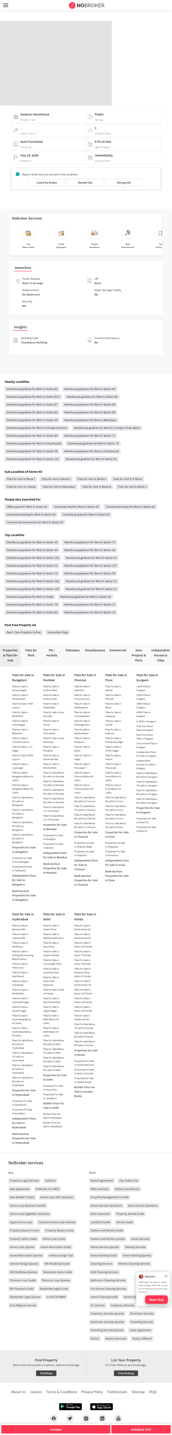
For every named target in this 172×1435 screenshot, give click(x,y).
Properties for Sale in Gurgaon (148, 810)
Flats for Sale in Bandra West (51, 765)
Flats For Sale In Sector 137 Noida (83, 944)
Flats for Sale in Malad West (51, 705)
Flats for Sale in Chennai (85, 677)
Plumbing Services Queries (107, 1330)
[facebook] (54, 1418)
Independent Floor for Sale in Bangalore (24, 880)
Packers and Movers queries (108, 1239)
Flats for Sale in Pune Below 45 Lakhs (113, 776)
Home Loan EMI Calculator (57, 1197)
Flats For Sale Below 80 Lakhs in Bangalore (22, 826)
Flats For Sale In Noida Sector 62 (82, 927)
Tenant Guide (124, 1222)
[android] (70, 1406)
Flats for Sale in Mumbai (54, 677)
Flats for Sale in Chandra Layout (20, 740)
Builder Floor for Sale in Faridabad (52, 1115)
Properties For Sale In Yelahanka (22, 868)
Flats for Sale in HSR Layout (22, 705)
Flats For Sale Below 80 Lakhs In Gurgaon (147, 792)
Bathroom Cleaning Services (108, 1280)
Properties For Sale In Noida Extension (84, 1062)
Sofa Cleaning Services (104, 1272)
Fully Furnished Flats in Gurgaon (145, 728)
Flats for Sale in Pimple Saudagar (114, 740)
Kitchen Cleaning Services (134, 1263)
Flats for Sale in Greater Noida (82, 1017)
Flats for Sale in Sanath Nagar (20, 1008)
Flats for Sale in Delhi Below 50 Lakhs (51, 1031)
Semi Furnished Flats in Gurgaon (145, 736)
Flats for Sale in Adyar (82, 748)
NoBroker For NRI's (47, 1189)
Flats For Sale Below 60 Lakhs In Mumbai (53, 774)
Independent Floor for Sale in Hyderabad (24, 1123)
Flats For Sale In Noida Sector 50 (82, 936)
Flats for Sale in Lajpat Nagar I (51, 1008)
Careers (36, 1391)
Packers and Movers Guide (107, 1230)
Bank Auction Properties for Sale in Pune (117, 875)
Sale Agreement (20, 1189)
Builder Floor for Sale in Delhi (53, 1105)
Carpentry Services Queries (107, 1313)
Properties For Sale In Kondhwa (115, 853)
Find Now (46, 1373)
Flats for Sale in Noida (85, 916)
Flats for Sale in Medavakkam (82, 731)
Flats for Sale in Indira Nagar (20, 722)
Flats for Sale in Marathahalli (20, 696)
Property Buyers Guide (59, 1230)
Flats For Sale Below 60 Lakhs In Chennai (84, 799)
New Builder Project (22, 1197)
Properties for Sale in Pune (117, 834)
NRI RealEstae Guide (57, 1263)
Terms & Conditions (61, 1391)
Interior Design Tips (61, 1255)
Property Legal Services (24, 1180)
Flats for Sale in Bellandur (20, 731)
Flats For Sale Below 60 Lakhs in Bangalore (22, 801)
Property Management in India (110, 1197)
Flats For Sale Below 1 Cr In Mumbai (53, 809)
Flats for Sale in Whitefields (20, 991)
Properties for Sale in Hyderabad (24, 1092)
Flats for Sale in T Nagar (83, 757)
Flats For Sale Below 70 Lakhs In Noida (84, 1026)
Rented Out (85, 182)
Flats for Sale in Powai (51, 722)
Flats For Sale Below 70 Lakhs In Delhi (53, 1050)
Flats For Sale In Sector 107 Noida (83, 991)
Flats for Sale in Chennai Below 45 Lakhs (83, 776)
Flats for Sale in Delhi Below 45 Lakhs (51, 1019)
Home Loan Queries (22, 1247)
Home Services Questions (106, 1205)
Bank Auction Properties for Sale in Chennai (86, 880)
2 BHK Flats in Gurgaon (143, 696)
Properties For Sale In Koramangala (22, 859)
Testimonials (117, 1391)
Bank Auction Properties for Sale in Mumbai (55, 868)
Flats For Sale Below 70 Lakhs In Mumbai (53, 783)
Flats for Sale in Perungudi (82, 765)
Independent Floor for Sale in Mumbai (55, 855)
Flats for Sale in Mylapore (82, 740)
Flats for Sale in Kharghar (51, 748)
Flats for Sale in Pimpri (113, 757)
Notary (95, 1338)
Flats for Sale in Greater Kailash (51, 953)
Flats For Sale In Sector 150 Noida (83, 1008)
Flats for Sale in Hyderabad (23, 916)
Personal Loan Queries (56, 1280)
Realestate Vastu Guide (57, 1272)
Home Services (140, 1239)
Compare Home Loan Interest (57, 1222)
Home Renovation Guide (55, 1247)
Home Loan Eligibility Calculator (30, 1214)
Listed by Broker (46, 182)
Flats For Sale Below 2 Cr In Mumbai (53, 817)
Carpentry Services (122, 1305)
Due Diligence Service (23, 1305)
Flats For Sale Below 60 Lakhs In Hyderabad (22, 1044)
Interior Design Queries (24, 1263)
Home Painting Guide (104, 1255)
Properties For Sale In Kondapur (22, 1111)
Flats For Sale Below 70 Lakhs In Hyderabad (22, 1056)
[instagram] (86, 1418)
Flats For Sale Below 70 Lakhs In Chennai (84, 807)
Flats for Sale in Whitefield (20, 714)
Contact (55, 1429)
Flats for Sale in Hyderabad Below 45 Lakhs (21, 1019)
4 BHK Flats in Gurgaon (143, 714)
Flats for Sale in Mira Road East (53, 740)
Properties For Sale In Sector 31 (146, 820)
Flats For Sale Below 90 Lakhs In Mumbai (53, 800)
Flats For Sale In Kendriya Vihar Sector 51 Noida (82, 972)
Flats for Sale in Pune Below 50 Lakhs (113, 788)
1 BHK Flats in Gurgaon (143, 688)
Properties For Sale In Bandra (53, 845)
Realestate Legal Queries (25, 1297)
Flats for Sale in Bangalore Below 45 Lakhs (22, 776)
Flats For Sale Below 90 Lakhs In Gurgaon (147, 800)
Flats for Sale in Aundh (113, 722)
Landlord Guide (100, 1222)
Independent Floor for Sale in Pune (117, 863)
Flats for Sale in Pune (116, 677)
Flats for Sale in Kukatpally (20, 982)
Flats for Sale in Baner (113, 705)
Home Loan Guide (54, 1239)
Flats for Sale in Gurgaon (147, 677)
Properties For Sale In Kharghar (53, 837)
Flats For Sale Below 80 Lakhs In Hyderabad (22, 1069)
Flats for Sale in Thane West (51, 731)
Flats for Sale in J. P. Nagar (22, 748)
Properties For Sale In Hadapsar (115, 844)
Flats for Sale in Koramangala (20, 688)
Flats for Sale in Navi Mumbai (53, 714)
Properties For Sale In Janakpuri (53, 1096)
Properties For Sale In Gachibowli (22, 1102)
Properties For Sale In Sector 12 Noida (84, 1071)
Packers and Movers (127, 1189)
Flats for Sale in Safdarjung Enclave (53, 936)
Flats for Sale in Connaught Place (52, 961)
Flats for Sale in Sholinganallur (82, 722)
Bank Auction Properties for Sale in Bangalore (24, 895)
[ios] (101, 1406)
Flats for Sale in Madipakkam (82, 705)
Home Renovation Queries (26, 1255)
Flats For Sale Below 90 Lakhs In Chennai (84, 825)
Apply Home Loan (21, 1222)
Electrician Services (142, 1313)
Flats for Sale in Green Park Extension (51, 981)
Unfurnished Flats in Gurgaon (147, 745)
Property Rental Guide (130, 1214)
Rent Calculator (100, 1214)
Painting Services (135, 1247)
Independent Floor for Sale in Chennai (86, 865)
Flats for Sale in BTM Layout (22, 757)
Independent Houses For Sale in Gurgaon (146, 764)
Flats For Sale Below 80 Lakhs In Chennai (84, 816)
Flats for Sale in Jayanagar (20, 765)
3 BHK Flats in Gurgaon (143, 705)
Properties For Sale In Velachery (84, 853)
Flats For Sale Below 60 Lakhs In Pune (115, 799)
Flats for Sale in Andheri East (51, 696)
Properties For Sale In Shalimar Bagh (84, 844)
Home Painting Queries (137, 1255)
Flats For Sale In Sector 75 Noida (82, 953)
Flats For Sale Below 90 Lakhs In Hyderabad (22, 1081)
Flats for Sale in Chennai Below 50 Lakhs (83, 788)
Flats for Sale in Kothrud (113, 731)
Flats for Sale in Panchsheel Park (51, 1000)
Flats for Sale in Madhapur (20, 944)
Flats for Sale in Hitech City (20, 965)
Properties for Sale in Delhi (55, 1077)
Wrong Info (124, 182)
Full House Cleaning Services (108, 1289)
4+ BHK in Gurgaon (146, 721)
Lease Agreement (140, 1330)
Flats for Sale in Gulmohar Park (51, 970)
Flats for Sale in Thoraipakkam (82, 714)
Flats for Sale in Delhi (54, 916)
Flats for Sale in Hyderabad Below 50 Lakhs (21, 1031)
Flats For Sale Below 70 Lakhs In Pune (115, 807)
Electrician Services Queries (107, 1322)
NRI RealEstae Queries (23, 1272)
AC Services (98, 1305)
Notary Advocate (115, 1338)
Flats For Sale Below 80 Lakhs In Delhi (53, 1059)
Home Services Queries (105, 1247)
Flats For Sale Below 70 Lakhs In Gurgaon (147, 783)
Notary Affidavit (142, 1338)
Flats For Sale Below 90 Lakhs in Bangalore (22, 838)
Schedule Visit (141, 1429)
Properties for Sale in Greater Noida (84, 1080)
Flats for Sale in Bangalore (23, 677)
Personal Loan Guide (23, 1280)
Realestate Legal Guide (54, 1289)
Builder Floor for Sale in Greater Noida (84, 1091)
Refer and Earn (100, 1189)
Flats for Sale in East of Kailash (53, 991)
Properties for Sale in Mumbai (55, 827)
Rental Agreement (102, 1180)
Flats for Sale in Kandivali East (51, 757)
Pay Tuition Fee (128, 1180)
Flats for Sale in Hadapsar (113, 714)
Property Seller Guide (23, 1239)
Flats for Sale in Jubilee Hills (20, 936)
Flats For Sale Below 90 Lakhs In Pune (115, 825)
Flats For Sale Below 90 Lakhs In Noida (84, 1043)
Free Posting (126, 1373)
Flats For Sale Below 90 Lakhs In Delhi (53, 1068)
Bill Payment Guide (22, 1289)
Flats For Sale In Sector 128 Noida (83, 1000)
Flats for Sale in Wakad (113, 688)
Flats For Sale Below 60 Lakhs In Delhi (53, 1042)
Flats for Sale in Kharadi (113, 696)
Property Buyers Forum (24, 1230)
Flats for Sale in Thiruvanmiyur (82, 696)
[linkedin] (102, 1418)
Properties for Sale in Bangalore (24, 849)
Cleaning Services (101, 1263)
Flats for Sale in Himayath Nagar (20, 1000)
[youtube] (118, 1418)
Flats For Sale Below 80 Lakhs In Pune (115, 816)
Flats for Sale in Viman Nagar (113, 748)
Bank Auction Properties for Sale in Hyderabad (24, 1138)
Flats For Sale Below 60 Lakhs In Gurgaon (147, 774)
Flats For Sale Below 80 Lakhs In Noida (84, 1034)
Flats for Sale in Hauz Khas (51, 944)
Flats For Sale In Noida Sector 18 (82, 982)
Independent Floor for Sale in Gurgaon (146, 753)
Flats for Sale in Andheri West (51, 688)
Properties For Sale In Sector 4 (146, 828)
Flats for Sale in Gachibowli (20, 974)
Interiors (50, 1180)
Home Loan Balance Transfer (28, 1205)
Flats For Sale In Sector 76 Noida (82, 961)
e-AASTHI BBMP (56, 1297)
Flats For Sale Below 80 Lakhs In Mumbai (53, 791)
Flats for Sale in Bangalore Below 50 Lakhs (22, 788)
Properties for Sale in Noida (86, 1052)
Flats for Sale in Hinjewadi (113, 765)
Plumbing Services (141, 1322)
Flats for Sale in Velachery (82, 688)
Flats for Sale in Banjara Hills (20, 927)
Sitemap (138, 1391)
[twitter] (70, 1418)
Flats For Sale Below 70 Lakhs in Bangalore (22, 813)
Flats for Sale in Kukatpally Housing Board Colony (22, 955)
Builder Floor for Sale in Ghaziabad (52, 1124)
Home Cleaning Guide (104, 1297)
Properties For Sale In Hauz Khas (53, 1087)
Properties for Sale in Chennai (86, 834)
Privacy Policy (92, 1391)
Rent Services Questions (143, 1205)
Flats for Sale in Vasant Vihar (51, 927)
